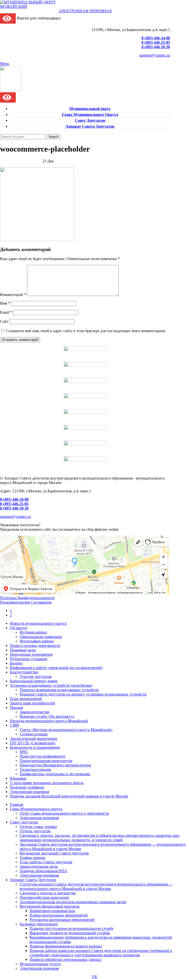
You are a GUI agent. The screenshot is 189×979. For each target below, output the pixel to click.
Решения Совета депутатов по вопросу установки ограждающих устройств (83, 694)
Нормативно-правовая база (52, 911)
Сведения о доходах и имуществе (48, 893)
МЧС (24, 752)
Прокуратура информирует (42, 756)
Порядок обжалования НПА (43, 871)
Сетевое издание (34, 734)
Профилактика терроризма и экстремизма (55, 774)
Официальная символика (41, 637)
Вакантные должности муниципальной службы (70, 933)
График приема (32, 857)
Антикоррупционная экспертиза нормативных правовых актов (73, 902)
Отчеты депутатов (35, 831)
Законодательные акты (39, 866)
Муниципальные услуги (40, 964)
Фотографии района (37, 641)
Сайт (4, 321)
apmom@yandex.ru (154, 55)
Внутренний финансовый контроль (49, 906)
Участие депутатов (35, 676)
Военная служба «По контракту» (47, 716)
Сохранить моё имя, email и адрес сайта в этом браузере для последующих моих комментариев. (86, 331)
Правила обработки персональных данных (65, 959)
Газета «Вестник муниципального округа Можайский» (66, 730)
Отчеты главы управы (38, 826)
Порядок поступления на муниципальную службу (72, 928)
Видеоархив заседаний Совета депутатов (54, 853)
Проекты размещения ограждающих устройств (59, 690)
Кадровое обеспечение (39, 924)
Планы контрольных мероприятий (59, 915)
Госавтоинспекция (35, 769)
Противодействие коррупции (44, 897)
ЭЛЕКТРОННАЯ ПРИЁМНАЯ (85, 11)
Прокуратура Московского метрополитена (55, 765)
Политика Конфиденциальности (27, 598)
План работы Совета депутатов (46, 862)
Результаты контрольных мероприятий (62, 919)
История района (33, 632)
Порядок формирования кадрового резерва (66, 946)
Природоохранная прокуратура (46, 761)
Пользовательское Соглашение (26, 602)
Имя (5, 303)
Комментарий (13, 295)
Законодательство (34, 712)
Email (6, 312)
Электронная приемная (39, 818)
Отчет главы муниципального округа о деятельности (64, 813)
